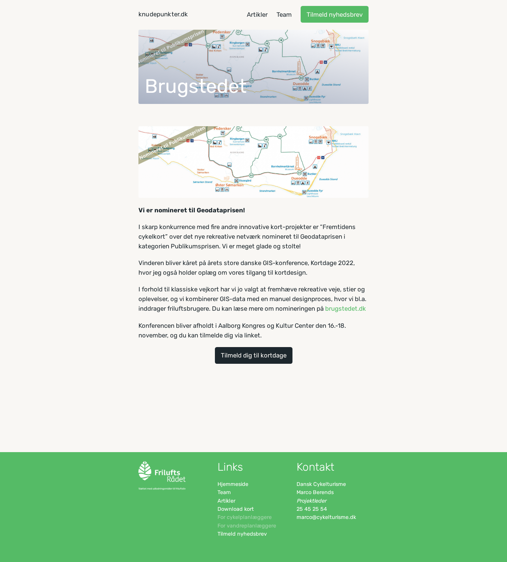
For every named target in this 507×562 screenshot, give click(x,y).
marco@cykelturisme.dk (326, 517)
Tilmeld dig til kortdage (254, 355)
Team (224, 492)
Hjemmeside (232, 484)
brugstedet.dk (345, 308)
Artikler (226, 501)
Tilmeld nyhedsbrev (335, 14)
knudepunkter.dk (163, 14)
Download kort (235, 509)
